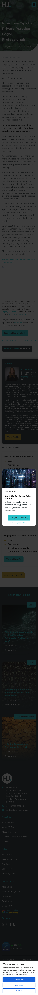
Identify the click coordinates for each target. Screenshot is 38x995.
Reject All (19, 991)
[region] (19, 978)
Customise (19, 985)
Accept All (19, 980)
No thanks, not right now (19, 523)
